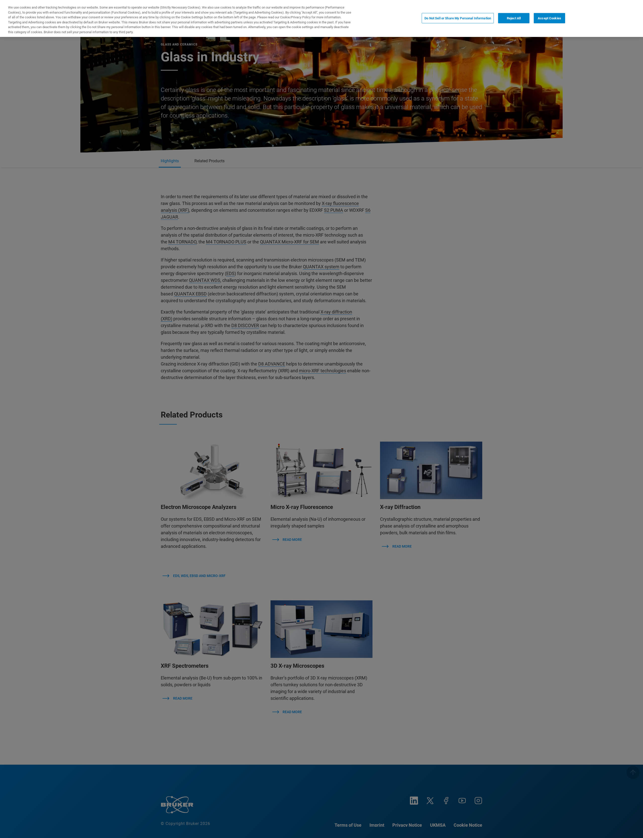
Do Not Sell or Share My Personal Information (457, 18)
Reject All (514, 18)
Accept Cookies (549, 18)
